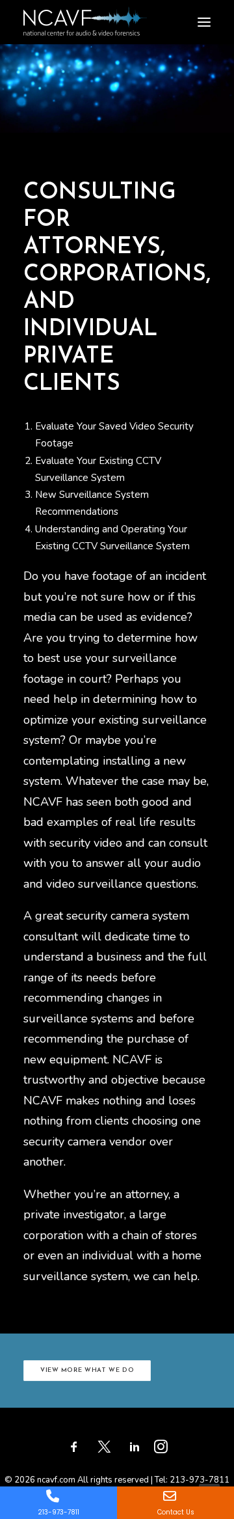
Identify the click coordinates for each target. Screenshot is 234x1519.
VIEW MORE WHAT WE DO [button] (87, 1370)
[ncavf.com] (85, 13)
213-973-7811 (199, 1480)
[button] (204, 22)
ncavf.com (56, 1480)
